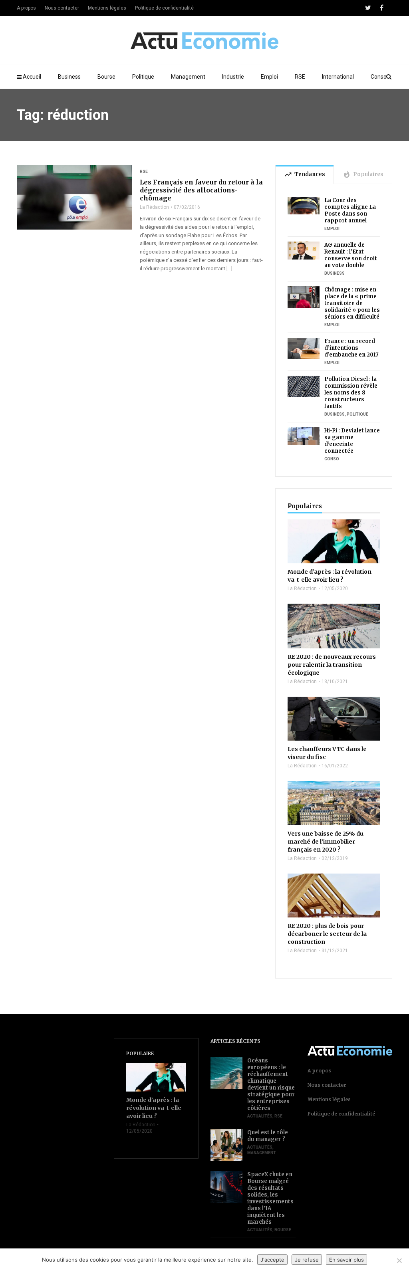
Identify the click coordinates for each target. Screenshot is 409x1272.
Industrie (233, 76)
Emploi (269, 76)
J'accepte (272, 1259)
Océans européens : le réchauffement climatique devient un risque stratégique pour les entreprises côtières (271, 1084)
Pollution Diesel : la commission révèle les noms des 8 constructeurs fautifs (350, 393)
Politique (143, 76)
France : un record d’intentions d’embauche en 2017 (351, 348)
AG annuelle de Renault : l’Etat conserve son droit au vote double (350, 255)
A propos (26, 8)
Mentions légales (107, 8)
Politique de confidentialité (164, 8)
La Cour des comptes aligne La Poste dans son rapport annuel (350, 210)
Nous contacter (62, 8)
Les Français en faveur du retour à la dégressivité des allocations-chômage (201, 190)
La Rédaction (154, 207)
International (338, 76)
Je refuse (307, 1259)
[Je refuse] (399, 1260)
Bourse (106, 76)
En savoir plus (346, 1259)
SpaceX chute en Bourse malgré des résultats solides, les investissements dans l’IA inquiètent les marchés (270, 1198)
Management (188, 76)
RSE (300, 76)
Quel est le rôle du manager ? (267, 1136)
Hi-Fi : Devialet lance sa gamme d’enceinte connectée (352, 440)
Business (69, 76)
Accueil (32, 76)
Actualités (259, 1116)
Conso (379, 76)
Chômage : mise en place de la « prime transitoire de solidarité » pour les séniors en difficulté (352, 303)
